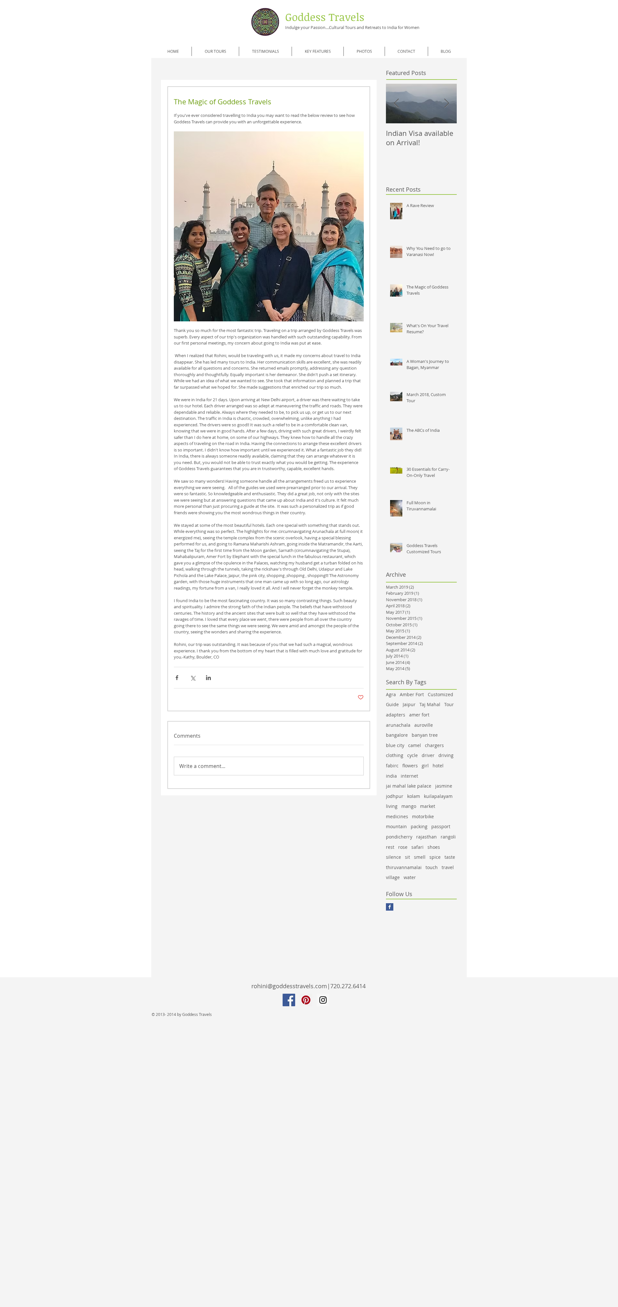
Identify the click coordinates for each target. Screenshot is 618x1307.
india (391, 776)
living (392, 806)
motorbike (423, 816)
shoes (433, 847)
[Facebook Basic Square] (389, 907)
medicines (397, 816)
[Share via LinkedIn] (208, 678)
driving (446, 755)
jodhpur (394, 796)
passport (440, 826)
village (393, 877)
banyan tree (425, 735)
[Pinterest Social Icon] (306, 1000)
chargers (434, 745)
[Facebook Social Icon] (289, 1000)
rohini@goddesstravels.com (289, 986)
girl (425, 765)
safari (417, 847)
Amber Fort (412, 694)
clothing (394, 755)
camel (414, 745)
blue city (395, 745)
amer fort (419, 715)
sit (407, 857)
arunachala (398, 725)
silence (393, 857)
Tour (449, 704)
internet (409, 776)
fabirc (392, 765)
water (410, 877)
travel (448, 867)
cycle (412, 755)
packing (419, 826)
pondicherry (399, 837)
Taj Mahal (429, 704)
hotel (438, 765)
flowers (410, 765)
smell (420, 857)
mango (408, 806)
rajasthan (426, 837)
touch (432, 867)
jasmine (443, 786)
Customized (440, 694)
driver (428, 755)
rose (402, 847)
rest (390, 847)
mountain (396, 826)
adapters (395, 715)
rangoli (448, 837)
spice (435, 857)
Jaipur (409, 704)
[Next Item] (446, 104)
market (427, 806)
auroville (423, 725)
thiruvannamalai (404, 867)
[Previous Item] (396, 104)
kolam (413, 796)
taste (450, 857)
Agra (391, 694)
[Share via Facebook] (177, 678)
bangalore (397, 735)
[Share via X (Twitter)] (193, 678)
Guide (392, 704)
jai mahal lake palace (408, 786)
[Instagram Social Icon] (323, 1000)
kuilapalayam (438, 796)
